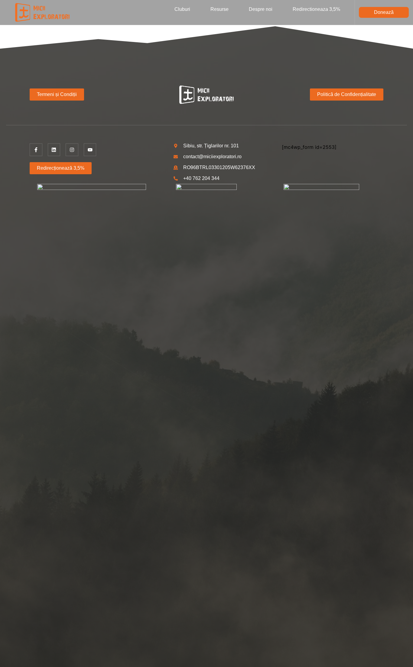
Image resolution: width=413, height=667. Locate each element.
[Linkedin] (54, 149)
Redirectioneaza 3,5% (316, 9)
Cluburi (182, 9)
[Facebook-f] (36, 149)
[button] (384, 12)
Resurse (219, 9)
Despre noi (260, 9)
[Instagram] (72, 149)
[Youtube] (90, 149)
